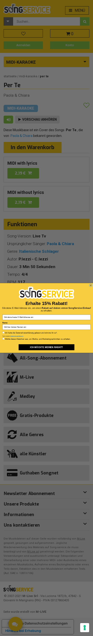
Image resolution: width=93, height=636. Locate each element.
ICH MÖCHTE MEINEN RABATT (46, 347)
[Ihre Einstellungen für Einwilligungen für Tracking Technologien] (84, 627)
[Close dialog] (90, 285)
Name (4, 323)
